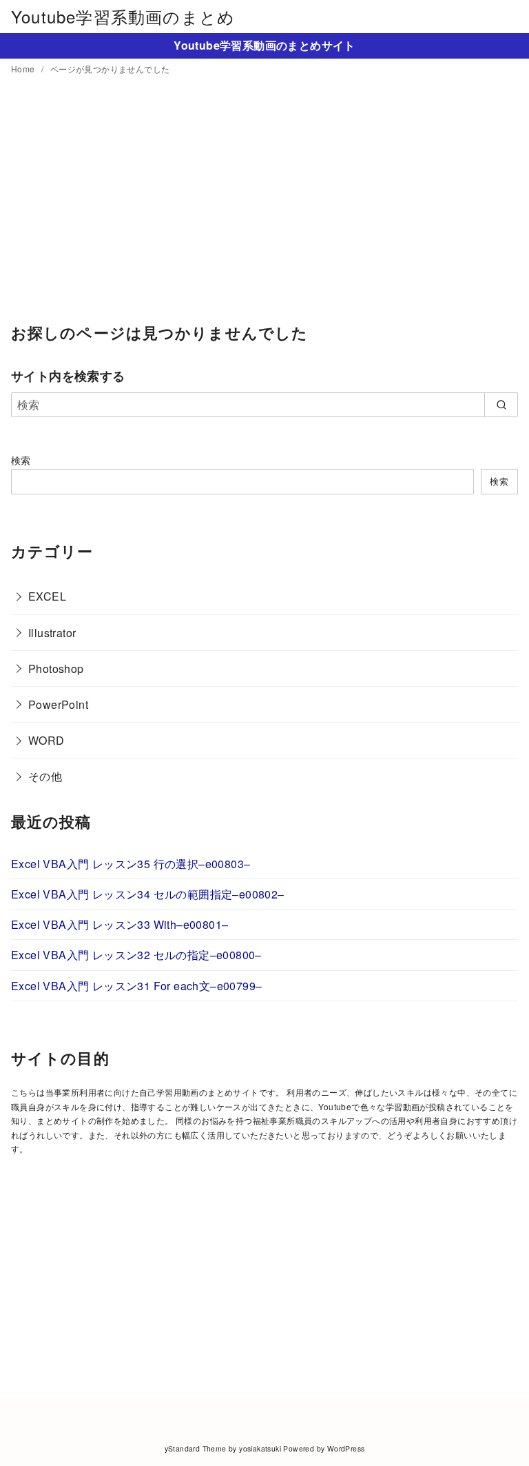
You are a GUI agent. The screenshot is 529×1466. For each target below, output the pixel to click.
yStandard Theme (196, 1448)
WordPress (346, 1448)
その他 (45, 776)
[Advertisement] (264, 208)
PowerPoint (58, 704)
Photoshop (56, 668)
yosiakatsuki (260, 1448)
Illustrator (52, 633)
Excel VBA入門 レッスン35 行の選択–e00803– (130, 864)
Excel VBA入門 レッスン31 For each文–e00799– (136, 986)
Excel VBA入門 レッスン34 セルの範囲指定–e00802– (147, 894)
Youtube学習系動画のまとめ (123, 16)
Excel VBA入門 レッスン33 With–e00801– (119, 924)
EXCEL (47, 596)
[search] (501, 404)
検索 (21, 459)
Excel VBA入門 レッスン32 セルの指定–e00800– (136, 955)
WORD (46, 740)
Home (24, 68)
